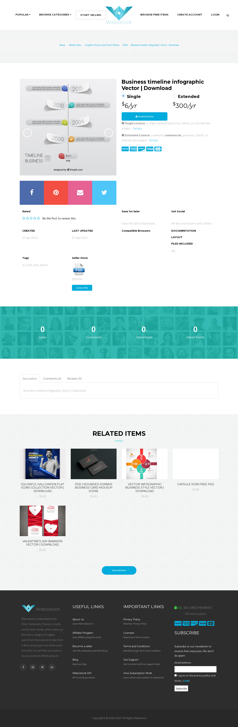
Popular (22, 14)
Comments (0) (52, 378)
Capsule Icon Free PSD (195, 484)
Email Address (182, 662)
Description (29, 378)
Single (134, 96)
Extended (188, 96)
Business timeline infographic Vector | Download (155, 45)
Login (215, 14)
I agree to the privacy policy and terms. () (195, 678)
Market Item (75, 45)
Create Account (189, 14)
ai (23, 265)
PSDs (125, 45)
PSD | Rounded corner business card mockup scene (93, 488)
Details (137, 128)
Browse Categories (54, 14)
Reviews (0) (74, 378)
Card (29, 265)
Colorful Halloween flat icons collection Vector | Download (42, 488)
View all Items (119, 570)
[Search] (227, 15)
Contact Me (82, 287)
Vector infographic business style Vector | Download (144, 488)
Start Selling (90, 15)
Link (186, 680)
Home (62, 45)
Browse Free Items (154, 14)
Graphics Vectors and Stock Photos (102, 45)
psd (35, 265)
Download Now (145, 116)
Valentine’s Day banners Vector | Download (42, 543)
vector (44, 265)
